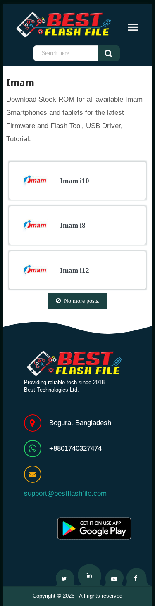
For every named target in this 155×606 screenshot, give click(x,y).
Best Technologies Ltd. (51, 390)
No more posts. (82, 301)
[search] (114, 53)
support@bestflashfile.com (65, 493)
